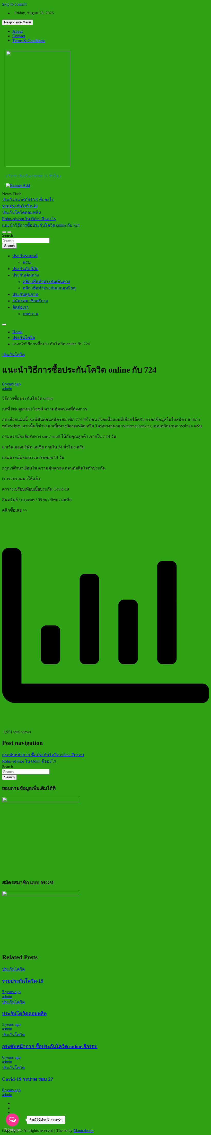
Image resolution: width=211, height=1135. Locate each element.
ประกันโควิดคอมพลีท (24, 1013)
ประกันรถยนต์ (25, 256)
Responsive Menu (17, 22)
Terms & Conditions (28, 40)
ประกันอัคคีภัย (25, 268)
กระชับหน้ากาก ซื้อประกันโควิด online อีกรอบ (43, 755)
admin (7, 388)
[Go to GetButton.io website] (12, 1129)
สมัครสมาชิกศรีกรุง (30, 301)
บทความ (30, 313)
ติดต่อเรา (20, 307)
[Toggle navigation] (4, 232)
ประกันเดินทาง (25, 275)
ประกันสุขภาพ (25, 294)
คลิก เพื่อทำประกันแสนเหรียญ (49, 288)
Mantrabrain (83, 1130)
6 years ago (11, 384)
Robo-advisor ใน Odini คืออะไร (29, 761)
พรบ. (27, 262)
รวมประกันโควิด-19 (22, 981)
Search (7, 235)
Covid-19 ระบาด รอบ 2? (27, 1079)
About (17, 31)
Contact (18, 36)
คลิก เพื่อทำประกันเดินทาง (46, 281)
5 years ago (11, 992)
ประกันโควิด (13, 354)
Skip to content (14, 4)
